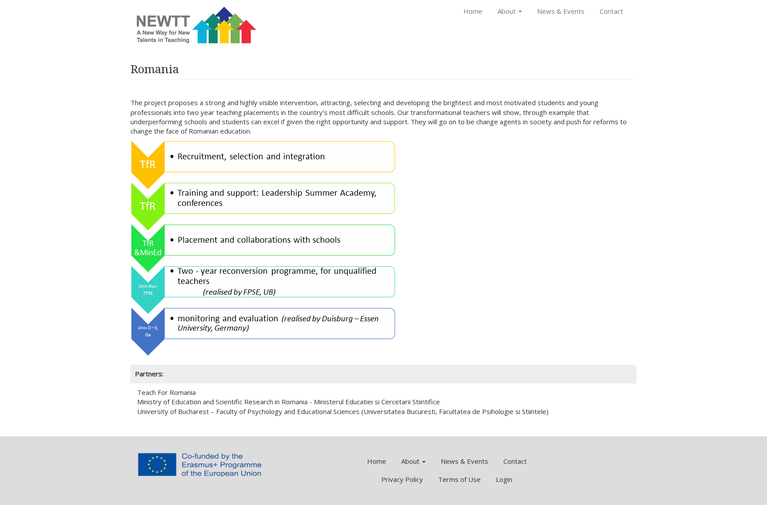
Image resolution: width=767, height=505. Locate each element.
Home (472, 11)
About (508, 11)
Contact (611, 11)
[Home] (196, 25)
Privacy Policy (402, 479)
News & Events (561, 11)
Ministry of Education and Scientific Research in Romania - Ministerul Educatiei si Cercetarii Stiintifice (288, 401)
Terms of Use (459, 479)
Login (504, 479)
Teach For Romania (166, 392)
